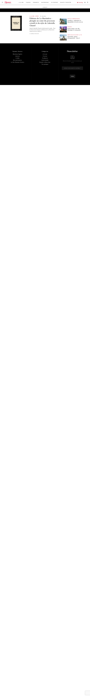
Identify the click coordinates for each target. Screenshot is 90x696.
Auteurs (17, 56)
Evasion (28, 2)
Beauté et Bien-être (65, 2)
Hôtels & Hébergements (74, 18)
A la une (21, 2)
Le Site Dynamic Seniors (17, 62)
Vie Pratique (54, 2)
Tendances (36, 2)
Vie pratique (45, 64)
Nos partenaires (17, 60)
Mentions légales (17, 54)
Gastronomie (45, 2)
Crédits (17, 58)
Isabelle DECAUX (35, 33)
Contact (45, 7)
